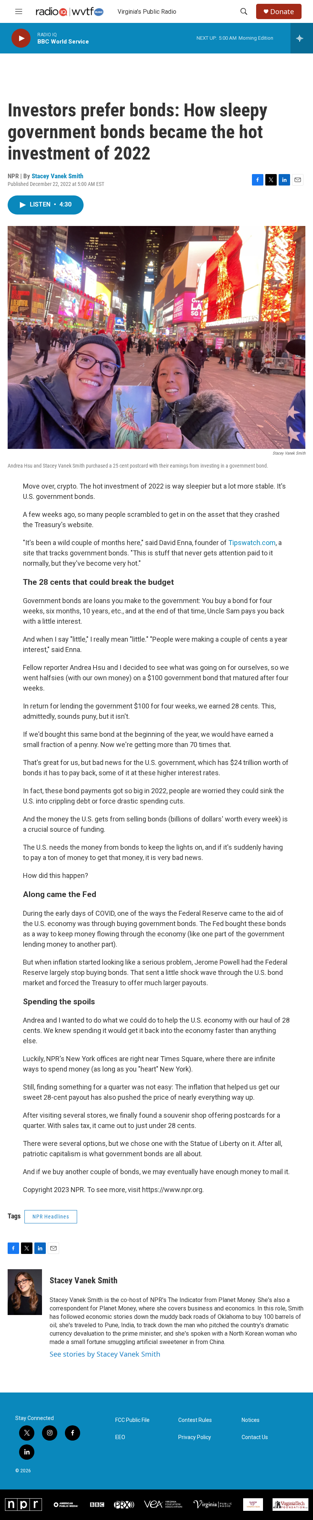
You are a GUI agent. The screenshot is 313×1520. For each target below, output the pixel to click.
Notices (251, 1420)
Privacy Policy (194, 1437)
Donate (282, 12)
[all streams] (301, 38)
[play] (21, 38)
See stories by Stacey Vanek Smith (105, 1354)
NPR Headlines (50, 1216)
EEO (120, 1437)
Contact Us (255, 1437)
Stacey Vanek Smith (57, 176)
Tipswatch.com (252, 543)
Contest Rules (195, 1420)
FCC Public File (132, 1420)
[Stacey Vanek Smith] (25, 1292)
